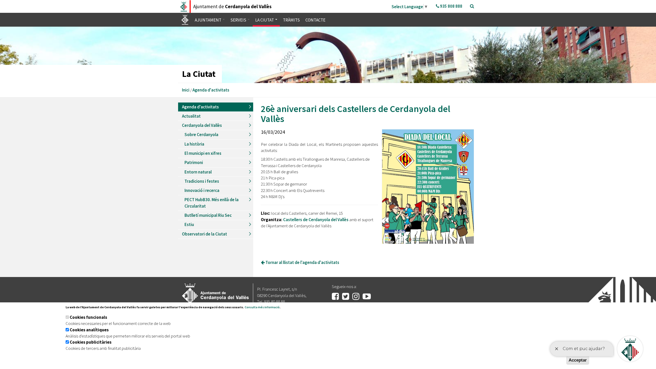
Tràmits (291, 20)
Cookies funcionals (88, 317)
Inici (185, 90)
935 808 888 (450, 6)
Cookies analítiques (89, 330)
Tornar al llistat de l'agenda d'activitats (302, 262)
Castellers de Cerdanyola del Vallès (315, 219)
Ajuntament (208, 20)
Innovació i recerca (201, 190)
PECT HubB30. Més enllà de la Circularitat (211, 203)
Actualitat (191, 116)
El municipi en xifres (202, 153)
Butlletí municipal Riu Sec (208, 215)
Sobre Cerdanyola (201, 134)
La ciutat (265, 20)
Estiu (189, 224)
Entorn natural (198, 172)
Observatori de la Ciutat (204, 234)
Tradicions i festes (201, 181)
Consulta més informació (262, 307)
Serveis (238, 20)
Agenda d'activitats (210, 90)
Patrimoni (193, 162)
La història (194, 144)
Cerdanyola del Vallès (202, 125)
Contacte (315, 20)
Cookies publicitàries (90, 342)
